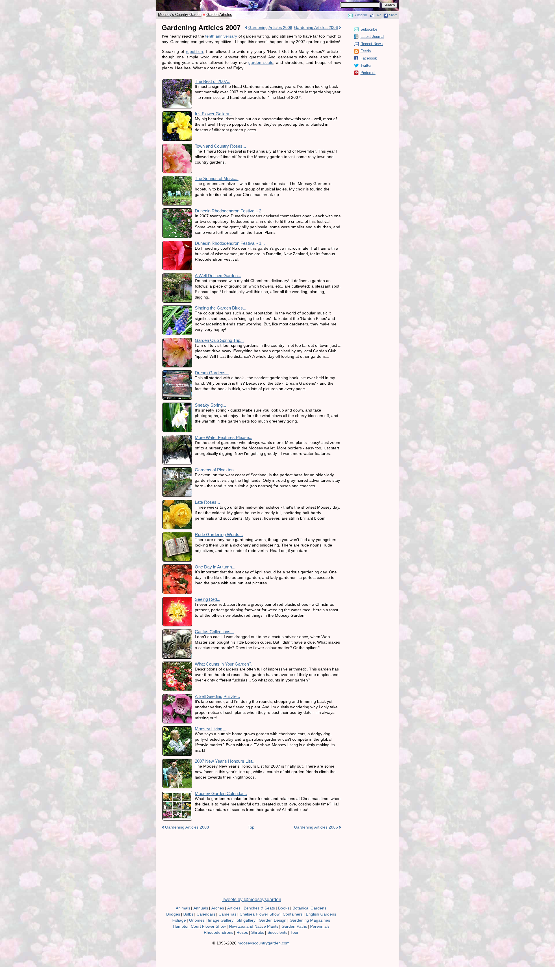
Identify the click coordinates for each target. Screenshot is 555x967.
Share (393, 15)
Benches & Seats (259, 908)
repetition (194, 51)
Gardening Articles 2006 (316, 27)
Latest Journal (372, 36)
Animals (183, 908)
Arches (217, 908)
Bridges (173, 914)
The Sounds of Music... (216, 178)
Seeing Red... (207, 599)
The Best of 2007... (212, 81)
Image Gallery (221, 920)
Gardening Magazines (310, 920)
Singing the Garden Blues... (220, 307)
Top (251, 827)
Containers (293, 914)
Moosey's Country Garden (179, 14)
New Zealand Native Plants (253, 926)
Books (283, 908)
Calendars (206, 914)
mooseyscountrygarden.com (264, 943)
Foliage (179, 920)
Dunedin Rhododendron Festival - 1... (230, 243)
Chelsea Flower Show (260, 914)
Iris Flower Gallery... (213, 113)
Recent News (371, 44)
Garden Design (272, 920)
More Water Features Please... (223, 437)
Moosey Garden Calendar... (221, 793)
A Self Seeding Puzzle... (217, 696)
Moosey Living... (210, 728)
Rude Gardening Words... (219, 534)
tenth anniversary (221, 36)
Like (378, 15)
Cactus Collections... (214, 631)
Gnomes (197, 920)
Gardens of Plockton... (216, 469)
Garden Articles (219, 14)
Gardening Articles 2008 (270, 27)
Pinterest (367, 73)
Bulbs (188, 914)
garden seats (260, 62)
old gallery (246, 920)
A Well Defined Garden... (218, 275)
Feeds (365, 51)
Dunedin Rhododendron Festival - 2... (230, 210)
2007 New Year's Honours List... (225, 761)
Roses (242, 932)
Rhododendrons (218, 932)
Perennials (320, 926)
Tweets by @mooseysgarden (251, 899)
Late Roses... (207, 502)
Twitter (365, 65)
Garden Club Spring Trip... (219, 340)
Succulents (277, 932)
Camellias (227, 914)
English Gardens (321, 914)
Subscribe (361, 15)
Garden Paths (294, 926)
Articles (233, 908)
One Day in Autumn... (215, 566)
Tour (295, 932)
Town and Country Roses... (220, 146)
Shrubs (257, 932)
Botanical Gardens (309, 908)
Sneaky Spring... (210, 405)
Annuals (200, 908)
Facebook (368, 58)
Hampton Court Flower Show (199, 926)
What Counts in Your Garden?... (225, 664)
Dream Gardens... (212, 372)
